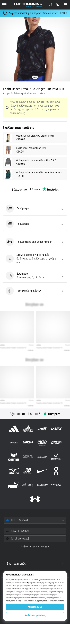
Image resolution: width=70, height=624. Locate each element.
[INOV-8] (42, 457)
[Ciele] (42, 443)
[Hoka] (28, 457)
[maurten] (56, 457)
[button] (35, 208)
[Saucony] (56, 485)
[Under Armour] (35, 499)
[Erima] (14, 457)
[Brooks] (14, 443)
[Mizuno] (14, 471)
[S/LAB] (28, 485)
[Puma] (14, 485)
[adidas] (14, 429)
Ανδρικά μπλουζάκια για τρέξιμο (29, 93)
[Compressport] (56, 443)
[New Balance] (28, 471)
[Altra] (42, 429)
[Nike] (42, 471)
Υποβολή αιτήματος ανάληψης (35, 546)
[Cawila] (28, 443)
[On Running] (56, 471)
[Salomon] (42, 485)
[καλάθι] (65, 5)
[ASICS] (56, 429)
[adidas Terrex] (28, 429)
